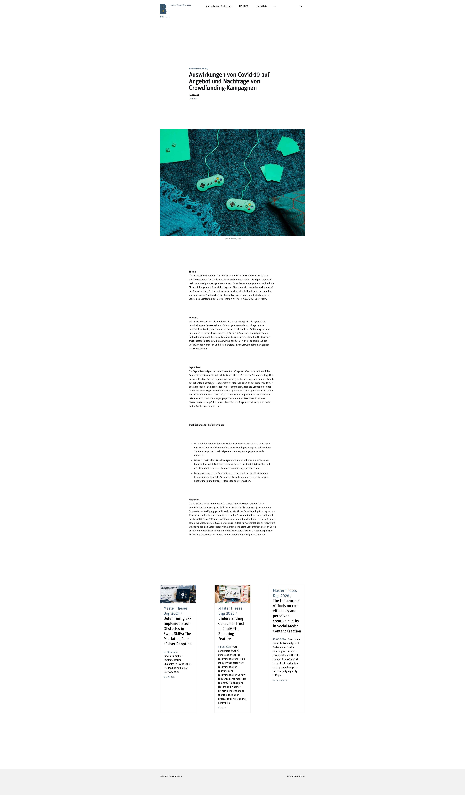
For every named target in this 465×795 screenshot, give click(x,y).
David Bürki (194, 95)
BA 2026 (243, 6)
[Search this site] (301, 6)
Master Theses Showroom (168, 776)
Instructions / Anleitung (218, 6)
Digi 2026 (261, 6)
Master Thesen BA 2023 (198, 69)
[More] (275, 6)
